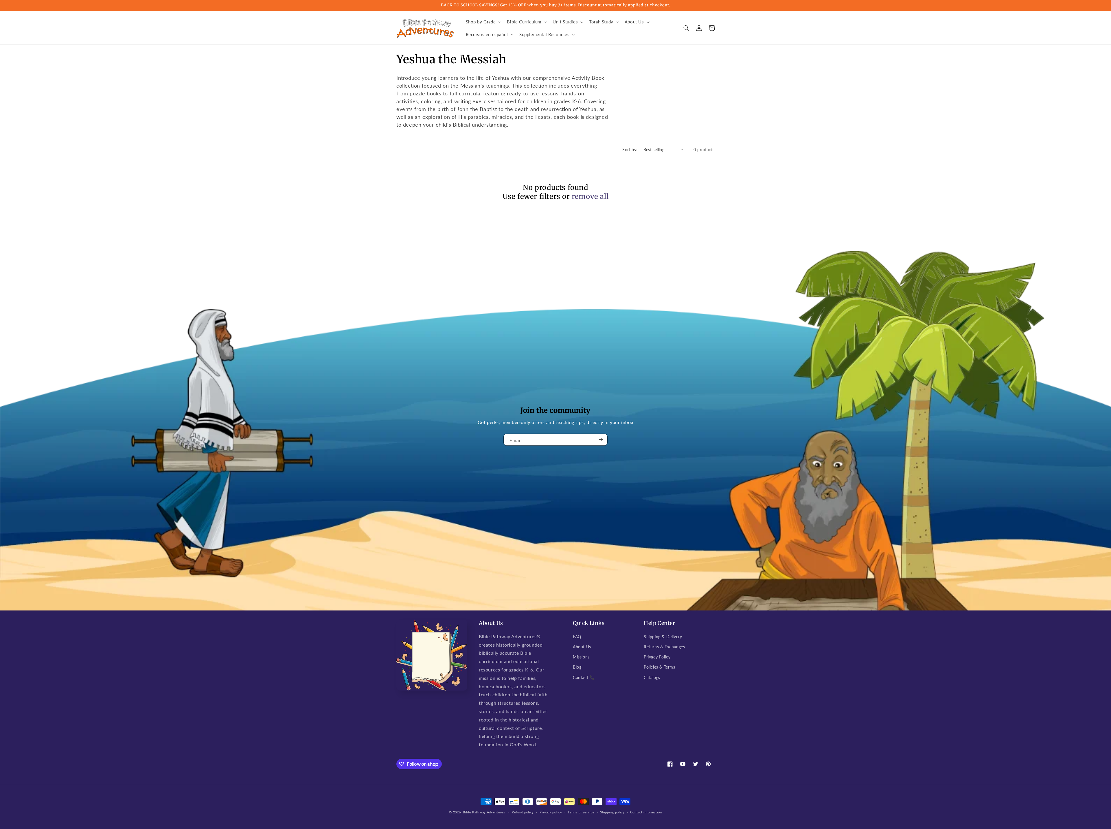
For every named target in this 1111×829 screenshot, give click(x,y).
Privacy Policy (657, 656)
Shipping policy (612, 812)
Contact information (646, 812)
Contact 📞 (584, 677)
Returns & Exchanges (664, 646)
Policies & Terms (659, 667)
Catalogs (652, 677)
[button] (483, 22)
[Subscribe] (601, 440)
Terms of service (581, 812)
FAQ (577, 636)
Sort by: (629, 149)
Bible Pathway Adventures (484, 812)
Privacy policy (551, 812)
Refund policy (523, 812)
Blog (577, 667)
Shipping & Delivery (663, 636)
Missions (581, 656)
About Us (582, 646)
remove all (590, 196)
